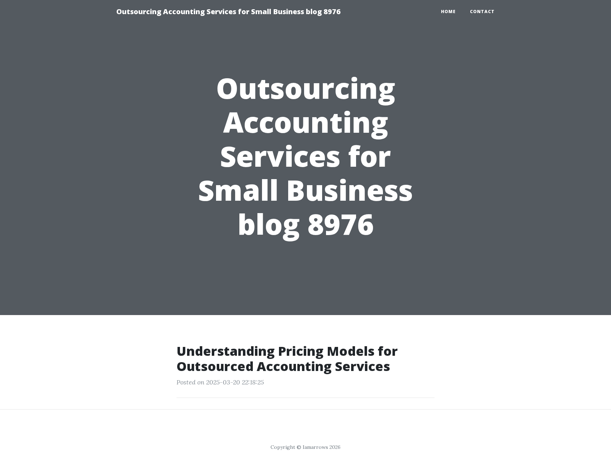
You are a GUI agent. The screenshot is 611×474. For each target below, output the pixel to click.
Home (448, 11)
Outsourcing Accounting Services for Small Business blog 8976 (228, 11)
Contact (482, 11)
